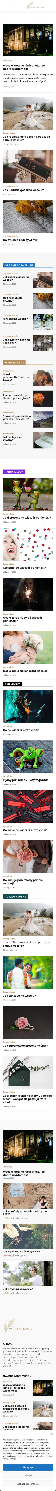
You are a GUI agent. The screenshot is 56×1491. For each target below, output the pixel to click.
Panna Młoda (8, 514)
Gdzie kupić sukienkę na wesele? (25, 671)
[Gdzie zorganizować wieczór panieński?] (28, 594)
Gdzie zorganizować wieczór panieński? (22, 619)
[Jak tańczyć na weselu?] (28, 972)
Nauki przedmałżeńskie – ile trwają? (16, 377)
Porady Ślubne (9, 133)
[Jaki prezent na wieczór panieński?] (28, 494)
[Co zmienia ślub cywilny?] (28, 216)
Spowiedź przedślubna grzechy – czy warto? (17, 417)
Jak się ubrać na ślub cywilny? (21, 1251)
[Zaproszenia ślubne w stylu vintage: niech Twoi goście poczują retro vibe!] (28, 1072)
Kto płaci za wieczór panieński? (24, 568)
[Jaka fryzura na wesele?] (28, 1273)
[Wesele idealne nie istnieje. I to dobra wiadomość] (28, 40)
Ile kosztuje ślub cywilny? (12, 438)
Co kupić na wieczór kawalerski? (25, 830)
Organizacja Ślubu (10, 186)
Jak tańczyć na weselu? (19, 996)
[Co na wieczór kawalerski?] (28, 706)
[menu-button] (14, 6)
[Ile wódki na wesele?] (43, 322)
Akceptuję (28, 1467)
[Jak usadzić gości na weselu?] (28, 166)
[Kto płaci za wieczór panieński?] (28, 544)
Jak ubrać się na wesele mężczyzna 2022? (25, 1213)
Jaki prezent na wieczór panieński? (27, 517)
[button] (51, 1433)
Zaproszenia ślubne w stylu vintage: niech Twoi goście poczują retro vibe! (27, 1099)
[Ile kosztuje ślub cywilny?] (43, 440)
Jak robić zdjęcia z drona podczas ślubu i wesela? (26, 138)
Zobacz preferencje (28, 1483)
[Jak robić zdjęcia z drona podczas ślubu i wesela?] (28, 113)
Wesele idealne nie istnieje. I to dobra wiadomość (24, 67)
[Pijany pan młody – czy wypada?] (28, 756)
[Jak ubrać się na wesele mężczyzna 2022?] (28, 1196)
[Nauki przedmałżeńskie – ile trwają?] (43, 378)
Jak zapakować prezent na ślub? (25, 1046)
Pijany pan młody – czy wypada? (25, 780)
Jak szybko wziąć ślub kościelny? (16, 341)
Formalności (8, 371)
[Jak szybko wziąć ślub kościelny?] (43, 343)
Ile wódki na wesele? (15, 319)
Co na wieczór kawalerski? (21, 730)
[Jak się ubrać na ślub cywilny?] (28, 1236)
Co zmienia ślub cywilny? (20, 240)
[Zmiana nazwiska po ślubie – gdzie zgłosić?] (43, 399)
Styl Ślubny (7, 60)
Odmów (28, 1475)
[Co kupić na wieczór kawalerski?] (28, 806)
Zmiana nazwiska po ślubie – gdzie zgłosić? (16, 397)
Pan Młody (7, 726)
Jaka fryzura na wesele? (18, 1289)
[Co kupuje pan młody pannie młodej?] (28, 856)
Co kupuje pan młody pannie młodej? (23, 881)
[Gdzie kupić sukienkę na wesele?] (28, 647)
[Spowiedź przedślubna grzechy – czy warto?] (43, 419)
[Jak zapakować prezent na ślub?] (28, 1022)
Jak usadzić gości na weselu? (23, 190)
